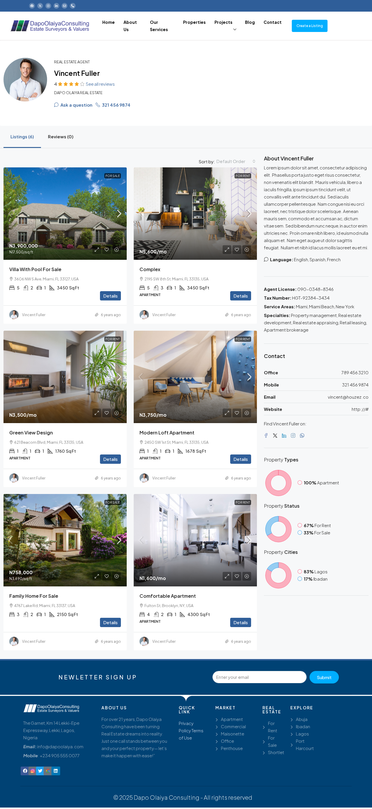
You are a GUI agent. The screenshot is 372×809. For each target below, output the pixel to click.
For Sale (112, 176)
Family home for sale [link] (33, 596)
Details (110, 295)
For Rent (243, 176)
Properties (194, 22)
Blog (250, 22)
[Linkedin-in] (56, 6)
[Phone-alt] (73, 6)
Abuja (301, 719)
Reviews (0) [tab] (61, 136)
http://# (360, 409)
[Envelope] (64, 6)
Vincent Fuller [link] (33, 315)
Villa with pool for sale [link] (35, 269)
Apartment (232, 719)
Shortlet (276, 752)
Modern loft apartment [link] (167, 432)
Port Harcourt (305, 744)
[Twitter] (276, 435)
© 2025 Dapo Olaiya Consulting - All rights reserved (182, 797)
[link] (65, 213)
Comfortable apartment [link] (168, 596)
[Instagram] (48, 6)
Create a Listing (309, 26)
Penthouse (232, 748)
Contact (273, 22)
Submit (324, 677)
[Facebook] (32, 6)
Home (108, 22)
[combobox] (236, 161)
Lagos (302, 733)
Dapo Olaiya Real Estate (78, 92)
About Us (130, 25)
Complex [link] (150, 269)
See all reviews (100, 84)
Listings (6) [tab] (22, 136)
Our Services (159, 25)
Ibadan (303, 726)
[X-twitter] (40, 6)
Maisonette (232, 733)
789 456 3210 (355, 372)
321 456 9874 (115, 105)
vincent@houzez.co (348, 397)
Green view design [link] (31, 432)
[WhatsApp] (303, 435)
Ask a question (76, 105)
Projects (223, 22)
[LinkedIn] (285, 435)
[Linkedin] (55, 771)
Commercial (233, 726)
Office (227, 741)
